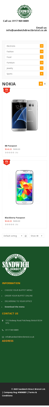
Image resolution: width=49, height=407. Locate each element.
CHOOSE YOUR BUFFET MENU (18, 290)
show (34, 236)
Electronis (25, 46)
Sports (24, 73)
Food (25, 57)
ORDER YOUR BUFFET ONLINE (19, 295)
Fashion (25, 51)
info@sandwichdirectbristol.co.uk (26, 30)
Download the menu (14, 306)
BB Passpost (11, 145)
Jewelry (25, 68)
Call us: (25, 22)
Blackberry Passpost (15, 217)
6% (6, 89)
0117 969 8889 (29, 22)
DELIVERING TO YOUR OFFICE (18, 301)
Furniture (25, 62)
